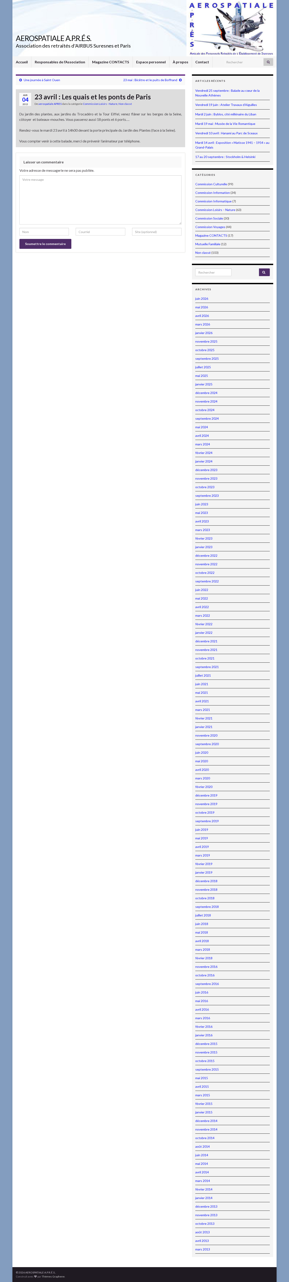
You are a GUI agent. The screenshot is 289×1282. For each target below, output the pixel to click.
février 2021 (203, 718)
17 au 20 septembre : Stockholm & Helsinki (225, 157)
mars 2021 (202, 710)
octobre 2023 (204, 487)
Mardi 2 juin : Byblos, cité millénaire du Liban (225, 114)
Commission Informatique (213, 201)
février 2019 (203, 864)
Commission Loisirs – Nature (215, 210)
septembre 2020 (207, 744)
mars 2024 (202, 444)
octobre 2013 (204, 1223)
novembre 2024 (206, 401)
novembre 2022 (206, 564)
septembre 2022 (207, 581)
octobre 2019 (204, 812)
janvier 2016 (203, 1035)
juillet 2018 (203, 915)
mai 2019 (201, 838)
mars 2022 (202, 615)
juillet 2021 (203, 675)
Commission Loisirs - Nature (100, 103)
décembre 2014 (206, 1121)
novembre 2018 (206, 889)
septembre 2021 (207, 667)
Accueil (22, 62)
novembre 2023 (206, 478)
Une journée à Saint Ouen (42, 80)
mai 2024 (201, 427)
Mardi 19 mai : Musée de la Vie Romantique (225, 124)
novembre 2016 (206, 966)
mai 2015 (201, 1078)
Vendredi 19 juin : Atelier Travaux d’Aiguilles (226, 105)
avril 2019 (202, 847)
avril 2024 (202, 435)
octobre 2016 (204, 975)
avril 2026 (202, 316)
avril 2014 (202, 1172)
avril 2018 (202, 941)
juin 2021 (201, 684)
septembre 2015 (207, 1069)
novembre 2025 (206, 341)
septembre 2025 (207, 358)
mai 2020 (201, 761)
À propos (180, 62)
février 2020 (203, 787)
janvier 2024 (203, 461)
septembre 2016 (207, 984)
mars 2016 (202, 1018)
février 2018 (203, 958)
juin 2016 (201, 992)
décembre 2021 (206, 641)
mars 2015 (202, 1095)
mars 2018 (202, 949)
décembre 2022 (206, 555)
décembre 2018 (206, 881)
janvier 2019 (203, 872)
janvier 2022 (203, 632)
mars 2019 (202, 855)
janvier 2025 (203, 384)
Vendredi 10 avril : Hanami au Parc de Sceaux (226, 133)
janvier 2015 (203, 1112)
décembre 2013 (206, 1206)
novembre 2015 (206, 1052)
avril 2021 (202, 701)
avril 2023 (202, 521)
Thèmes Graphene (53, 1276)
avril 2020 (202, 769)
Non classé (125, 103)
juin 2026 (201, 298)
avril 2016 (202, 1009)
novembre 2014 (206, 1129)
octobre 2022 (204, 573)
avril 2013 (202, 1241)
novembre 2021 (206, 650)
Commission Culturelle (211, 184)
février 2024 (203, 453)
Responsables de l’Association (60, 62)
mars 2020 (202, 778)
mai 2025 (201, 376)
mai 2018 (201, 932)
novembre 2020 (206, 735)
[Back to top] (278, 1271)
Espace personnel (151, 62)
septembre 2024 (207, 418)
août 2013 (202, 1232)
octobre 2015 (204, 1061)
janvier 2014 (203, 1198)
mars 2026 (202, 324)
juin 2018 (201, 924)
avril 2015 (202, 1086)
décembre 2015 (206, 1044)
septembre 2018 (207, 907)
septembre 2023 (207, 495)
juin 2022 (201, 590)
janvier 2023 (203, 547)
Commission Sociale (209, 218)
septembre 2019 (207, 821)
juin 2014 (201, 1155)
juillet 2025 (203, 367)
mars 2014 (202, 1181)
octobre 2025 (204, 350)
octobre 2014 (204, 1138)
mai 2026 (201, 307)
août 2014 (202, 1146)
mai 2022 (201, 598)
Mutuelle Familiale (207, 244)
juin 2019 (201, 829)
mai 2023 (201, 513)
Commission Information (212, 193)
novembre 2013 (206, 1215)
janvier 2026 (203, 333)
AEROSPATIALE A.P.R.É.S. (53, 38)
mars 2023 (202, 530)
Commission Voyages (210, 227)
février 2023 (203, 538)
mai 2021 (201, 692)
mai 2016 (201, 1001)
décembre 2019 (206, 795)
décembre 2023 (206, 470)
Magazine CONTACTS (110, 62)
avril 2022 (202, 607)
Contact (202, 62)
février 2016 (203, 1026)
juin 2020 (201, 752)
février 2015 (203, 1104)
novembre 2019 (206, 804)
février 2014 (203, 1189)
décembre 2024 (206, 393)
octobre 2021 (204, 658)
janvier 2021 (203, 727)
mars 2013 (202, 1249)
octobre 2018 (204, 898)
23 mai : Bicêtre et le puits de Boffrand (150, 80)
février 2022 (203, 624)
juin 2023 (201, 504)
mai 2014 (201, 1163)
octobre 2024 (204, 410)
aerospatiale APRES (50, 103)
